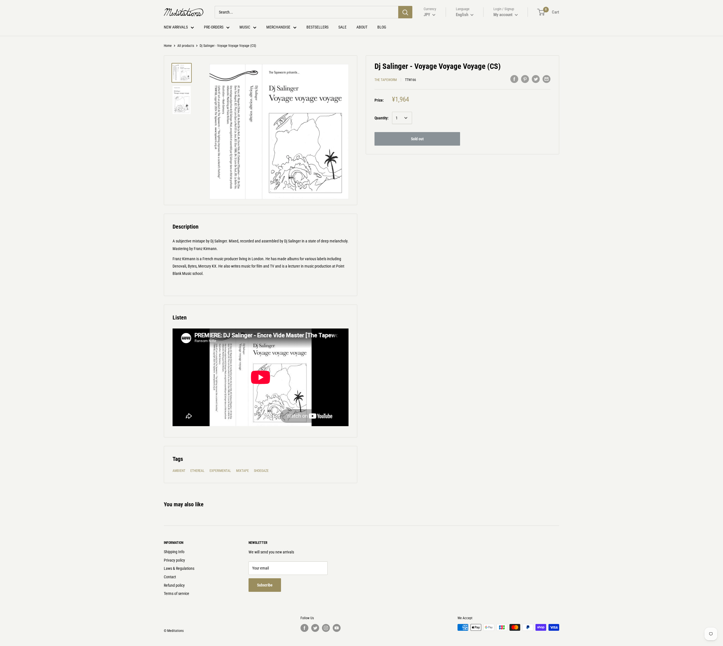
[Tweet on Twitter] (536, 79)
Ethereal (197, 471)
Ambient (179, 471)
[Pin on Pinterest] (525, 79)
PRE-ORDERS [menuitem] (213, 27)
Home (168, 46)
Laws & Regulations (179, 568)
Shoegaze (261, 471)
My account (503, 14)
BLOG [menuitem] (381, 27)
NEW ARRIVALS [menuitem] (176, 27)
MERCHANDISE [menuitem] (278, 27)
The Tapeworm (385, 80)
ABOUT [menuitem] (361, 27)
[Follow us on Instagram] (326, 628)
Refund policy (174, 585)
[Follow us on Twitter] (315, 628)
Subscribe (265, 585)
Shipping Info (174, 551)
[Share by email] (546, 79)
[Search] (405, 12)
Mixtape (242, 471)
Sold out (417, 139)
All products (185, 46)
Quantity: (381, 118)
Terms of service (176, 593)
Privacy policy (174, 560)
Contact (170, 577)
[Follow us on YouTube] (337, 628)
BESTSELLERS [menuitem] (317, 27)
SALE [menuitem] (342, 27)
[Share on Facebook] (514, 79)
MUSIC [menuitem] (244, 27)
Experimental (220, 471)
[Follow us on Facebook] (304, 628)
